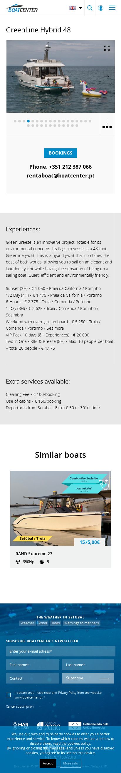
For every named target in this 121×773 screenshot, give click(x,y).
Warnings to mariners (81, 623)
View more (60, 519)
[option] (60, 76)
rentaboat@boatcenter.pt (61, 175)
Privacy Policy (67, 693)
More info (70, 763)
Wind (43, 623)
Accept (48, 763)
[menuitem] (76, 8)
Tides (55, 623)
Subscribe (74, 678)
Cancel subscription (19, 706)
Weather (27, 623)
